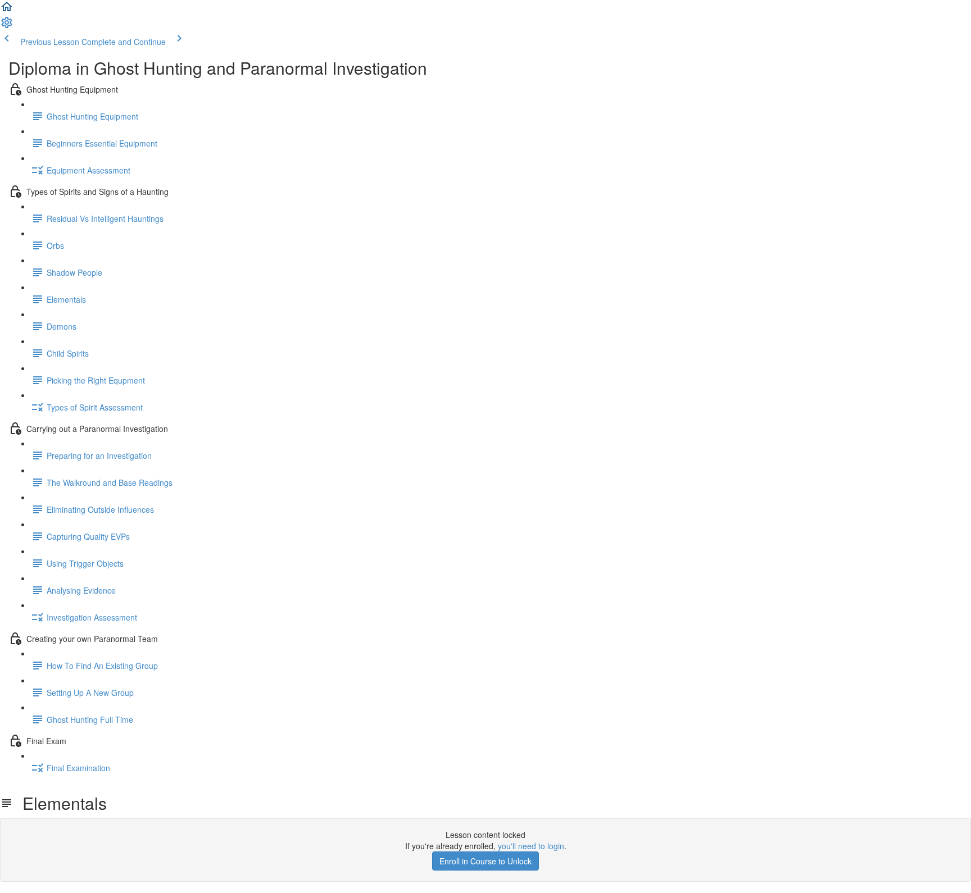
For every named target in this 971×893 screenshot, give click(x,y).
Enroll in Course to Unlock (485, 861)
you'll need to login (531, 845)
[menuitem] (6, 25)
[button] (6, 10)
